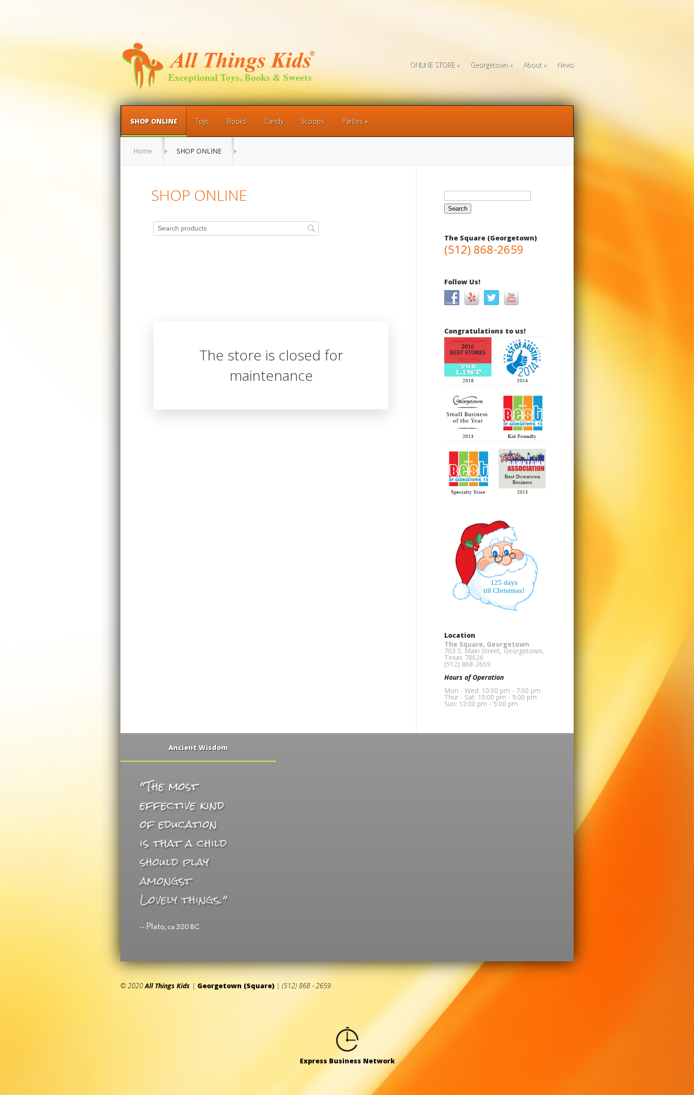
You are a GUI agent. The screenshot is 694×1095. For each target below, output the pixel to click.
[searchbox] (236, 228)
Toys (202, 121)
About (532, 65)
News (565, 65)
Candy (273, 121)
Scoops (312, 121)
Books (236, 121)
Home (142, 150)
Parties (352, 121)
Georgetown (489, 65)
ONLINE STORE (432, 65)
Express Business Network (347, 1060)
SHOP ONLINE (154, 121)
